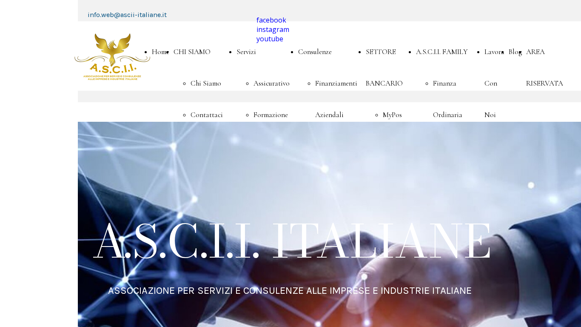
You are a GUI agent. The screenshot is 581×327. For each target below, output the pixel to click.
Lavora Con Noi (494, 83)
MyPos (392, 114)
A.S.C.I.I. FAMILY (442, 51)
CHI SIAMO (192, 51)
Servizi (246, 51)
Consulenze (315, 51)
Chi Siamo (206, 83)
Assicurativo (271, 83)
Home (160, 51)
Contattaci (207, 114)
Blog (515, 51)
